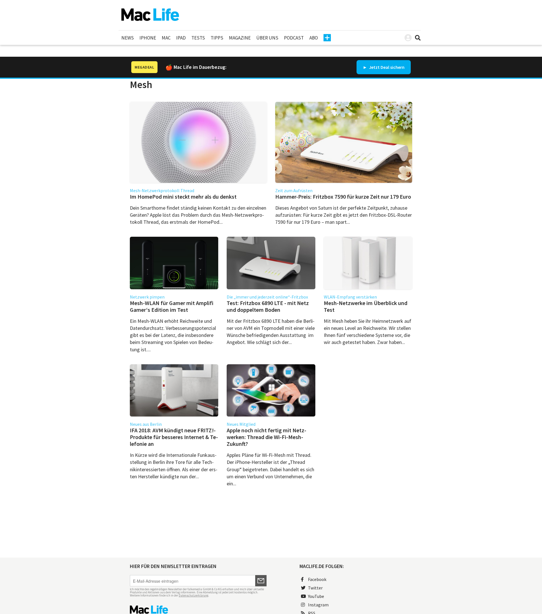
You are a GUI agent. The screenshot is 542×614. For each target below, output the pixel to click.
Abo (313, 38)
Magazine (240, 38)
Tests (198, 38)
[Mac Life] (198, 610)
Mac (166, 38)
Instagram (318, 605)
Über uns (267, 38)
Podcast (294, 38)
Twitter (315, 588)
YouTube (316, 596)
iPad (181, 38)
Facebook (317, 579)
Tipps (217, 38)
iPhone (147, 38)
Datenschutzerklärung (193, 595)
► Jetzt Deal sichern (384, 67)
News (127, 38)
